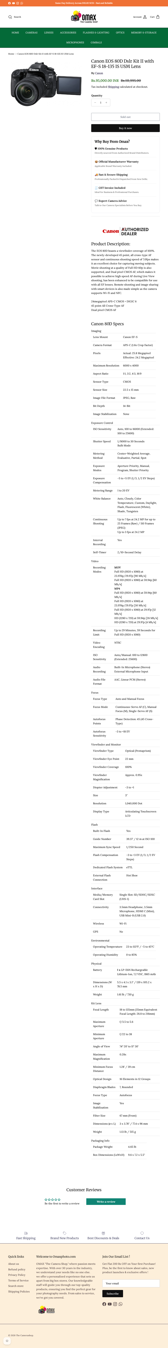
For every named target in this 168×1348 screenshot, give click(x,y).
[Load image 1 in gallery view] (46, 84)
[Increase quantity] (107, 102)
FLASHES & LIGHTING (96, 32)
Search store (16, 1285)
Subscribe (113, 1293)
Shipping (113, 86)
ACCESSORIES (68, 32)
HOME (15, 32)
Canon (99, 73)
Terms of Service (18, 1280)
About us (13, 1263)
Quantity (96, 95)
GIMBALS (96, 42)
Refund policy (16, 1269)
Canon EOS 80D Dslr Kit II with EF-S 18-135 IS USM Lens (45, 53)
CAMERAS (32, 32)
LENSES (48, 32)
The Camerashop (24, 1335)
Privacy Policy (16, 1274)
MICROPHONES (75, 42)
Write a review (106, 1201)
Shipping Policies (19, 1291)
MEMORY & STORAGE (144, 32)
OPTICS (120, 32)
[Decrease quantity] (94, 102)
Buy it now (125, 128)
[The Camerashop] (84, 17)
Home (11, 53)
